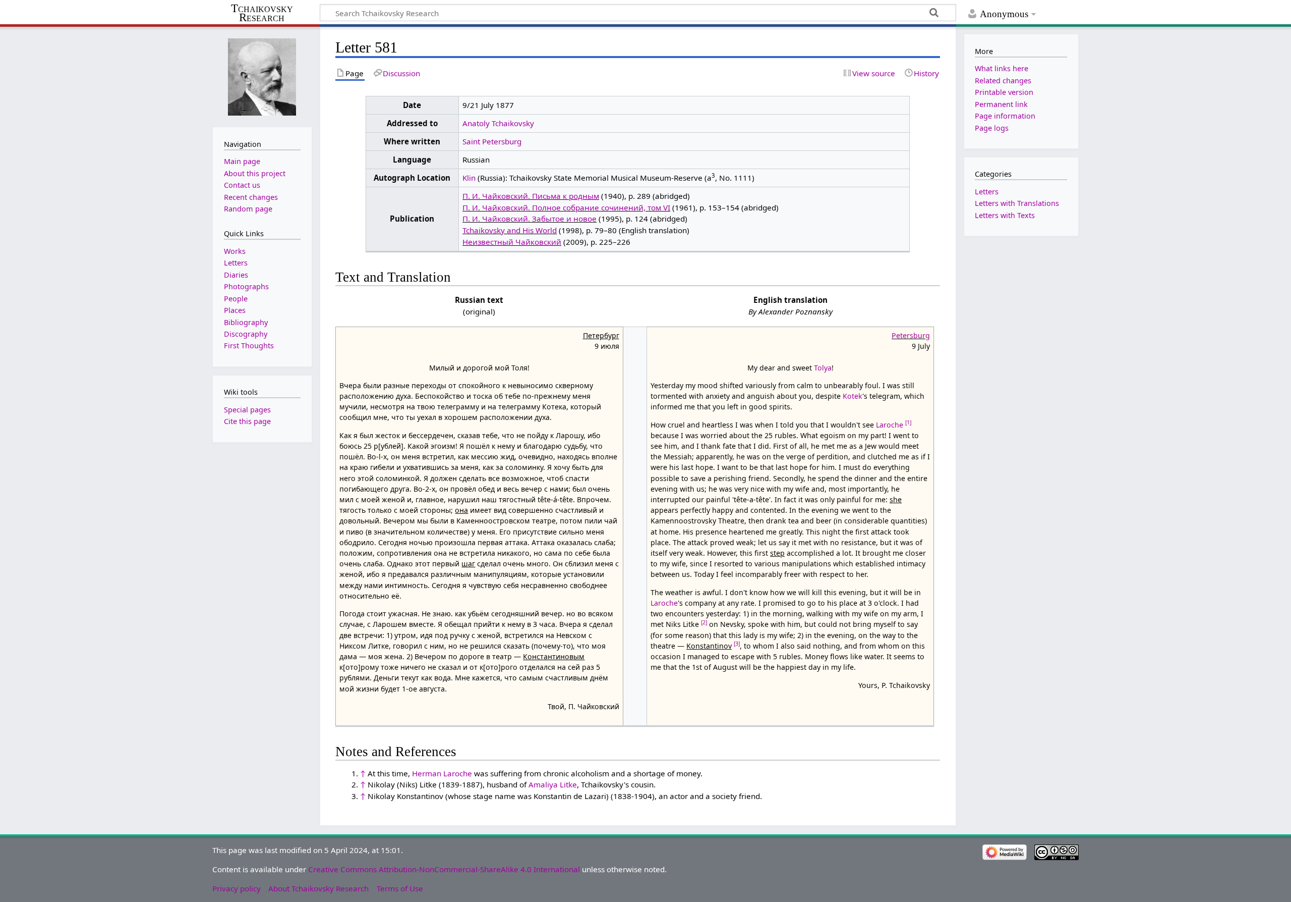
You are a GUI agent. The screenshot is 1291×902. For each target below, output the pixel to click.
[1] (908, 422)
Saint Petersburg (491, 141)
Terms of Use (400, 888)
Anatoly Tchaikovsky (498, 123)
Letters (987, 191)
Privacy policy (236, 888)
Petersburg (911, 335)
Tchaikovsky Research (262, 13)
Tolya (823, 368)
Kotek (852, 396)
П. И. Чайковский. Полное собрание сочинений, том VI (566, 207)
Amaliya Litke (553, 784)
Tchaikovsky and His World (509, 230)
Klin (469, 178)
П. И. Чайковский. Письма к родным (530, 196)
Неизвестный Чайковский (511, 242)
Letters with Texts (1005, 215)
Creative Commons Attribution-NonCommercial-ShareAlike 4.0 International (444, 869)
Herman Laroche (442, 773)
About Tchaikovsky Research (318, 888)
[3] (737, 643)
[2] (704, 622)
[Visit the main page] (262, 76)
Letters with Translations (1017, 203)
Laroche (889, 425)
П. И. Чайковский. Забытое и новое (529, 219)
